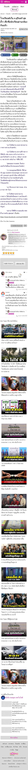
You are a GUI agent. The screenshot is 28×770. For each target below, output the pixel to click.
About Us (4, 763)
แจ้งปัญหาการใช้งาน (21, 763)
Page (16, 749)
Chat (2, 746)
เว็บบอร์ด (6, 6)
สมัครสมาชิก (20, 263)
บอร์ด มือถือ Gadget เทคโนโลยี (19, 13)
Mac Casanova (9, 32)
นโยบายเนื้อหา (7, 760)
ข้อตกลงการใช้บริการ (7, 758)
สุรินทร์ (20, 59)
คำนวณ (25, 746)
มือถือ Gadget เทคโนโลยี (14, 697)
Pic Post (15, 746)
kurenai (7, 292)
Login (8, 263)
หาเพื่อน (23, 743)
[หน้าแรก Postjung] (7, 1)
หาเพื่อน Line (8, 746)
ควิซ (20, 746)
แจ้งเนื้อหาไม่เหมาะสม (14, 766)
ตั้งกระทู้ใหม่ (14, 737)
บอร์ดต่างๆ (15, 6)
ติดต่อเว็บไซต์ (11, 763)
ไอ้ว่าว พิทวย (9, 272)
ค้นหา (22, 6)
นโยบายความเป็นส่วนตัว (20, 758)
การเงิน (12, 749)
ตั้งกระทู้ (14, 9)
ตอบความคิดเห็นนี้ (22, 289)
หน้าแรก (2, 13)
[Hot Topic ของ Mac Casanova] (3, 239)
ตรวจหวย (11, 743)
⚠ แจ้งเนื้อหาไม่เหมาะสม (16, 225)
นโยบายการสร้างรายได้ (18, 760)
